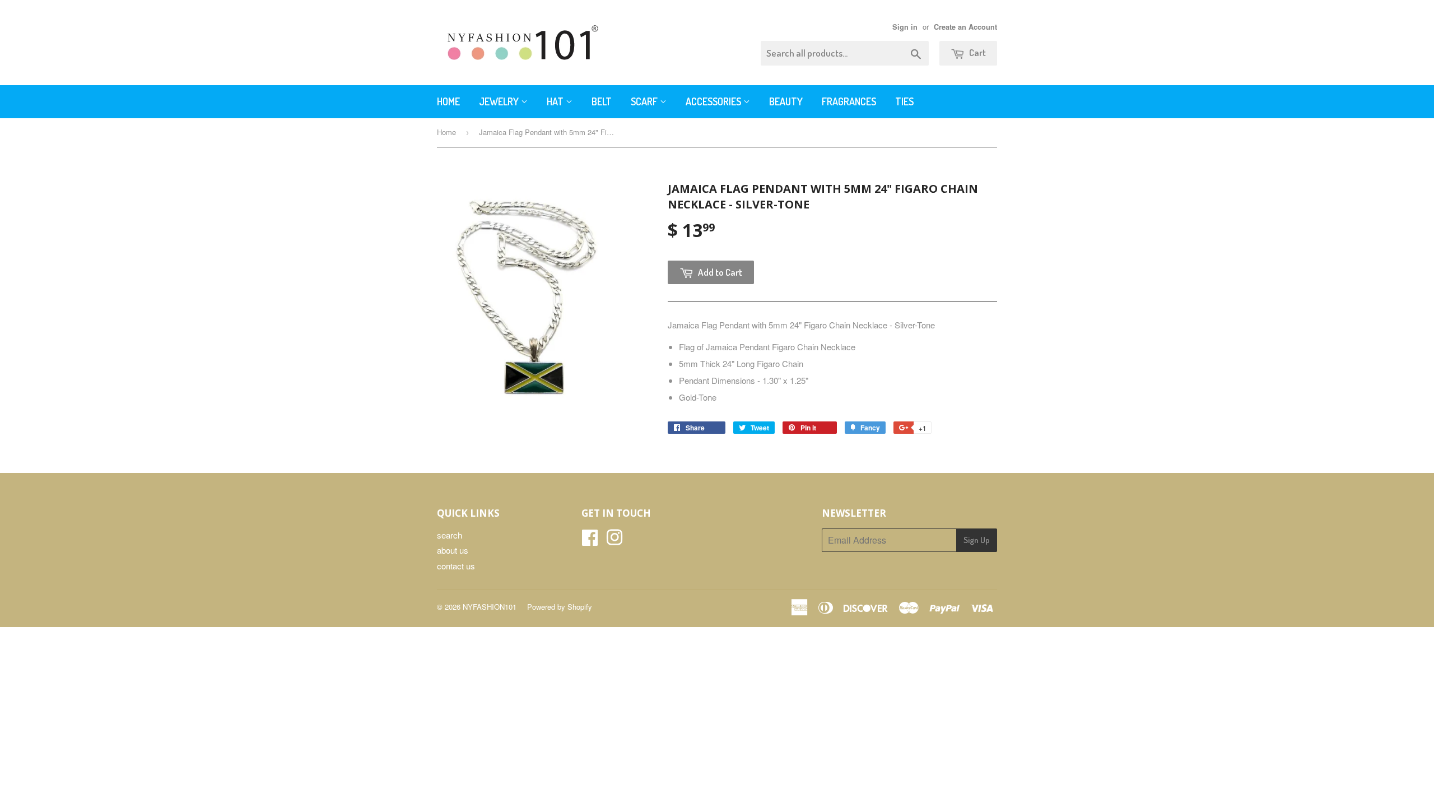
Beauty (786, 101)
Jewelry (500, 101)
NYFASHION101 (489, 606)
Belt (602, 101)
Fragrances (849, 101)
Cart (976, 52)
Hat (556, 101)
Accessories (714, 101)
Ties (904, 101)
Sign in (905, 27)
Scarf (645, 101)
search (449, 535)
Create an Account (965, 27)
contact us (456, 566)
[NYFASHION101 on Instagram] (614, 540)
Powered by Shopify (559, 606)
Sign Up (976, 540)
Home (448, 101)
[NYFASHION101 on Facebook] (589, 540)
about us (452, 550)
